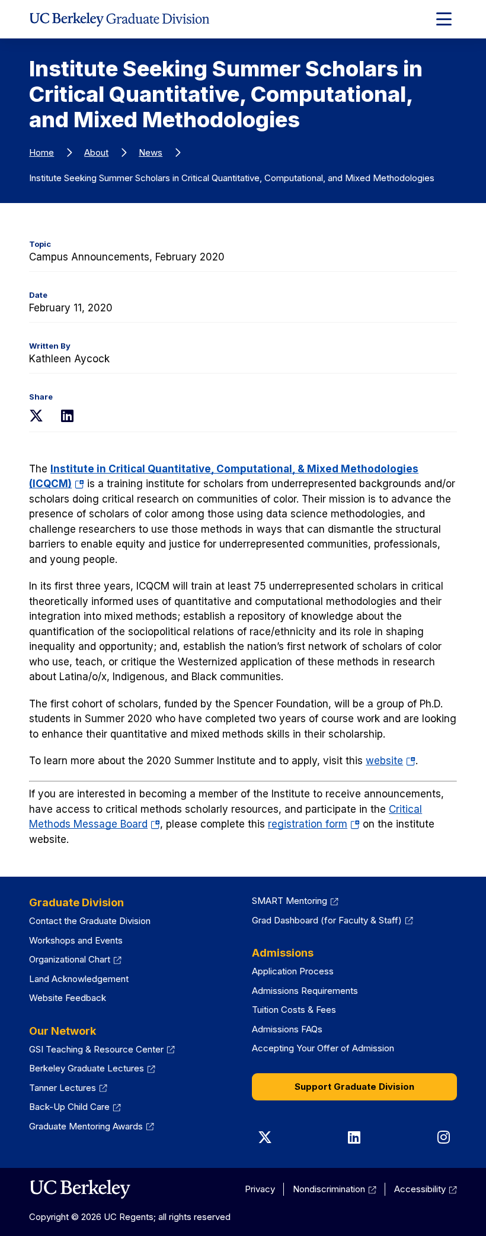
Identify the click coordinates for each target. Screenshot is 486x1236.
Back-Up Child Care (69, 1106)
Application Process (293, 971)
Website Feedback (67, 997)
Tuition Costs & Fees (294, 1009)
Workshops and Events (76, 940)
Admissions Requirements (305, 990)
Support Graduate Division (354, 1086)
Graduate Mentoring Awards (86, 1126)
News (150, 152)
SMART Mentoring (289, 900)
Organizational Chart (69, 959)
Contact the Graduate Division (90, 920)
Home (41, 152)
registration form (314, 824)
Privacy (260, 1189)
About (96, 152)
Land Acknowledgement (79, 978)
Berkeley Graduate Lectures (86, 1068)
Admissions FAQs (287, 1029)
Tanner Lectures (62, 1087)
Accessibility (420, 1189)
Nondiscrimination (329, 1189)
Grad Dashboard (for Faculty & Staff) (327, 920)
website (390, 761)
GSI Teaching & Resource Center (96, 1049)
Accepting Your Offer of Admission (323, 1048)
